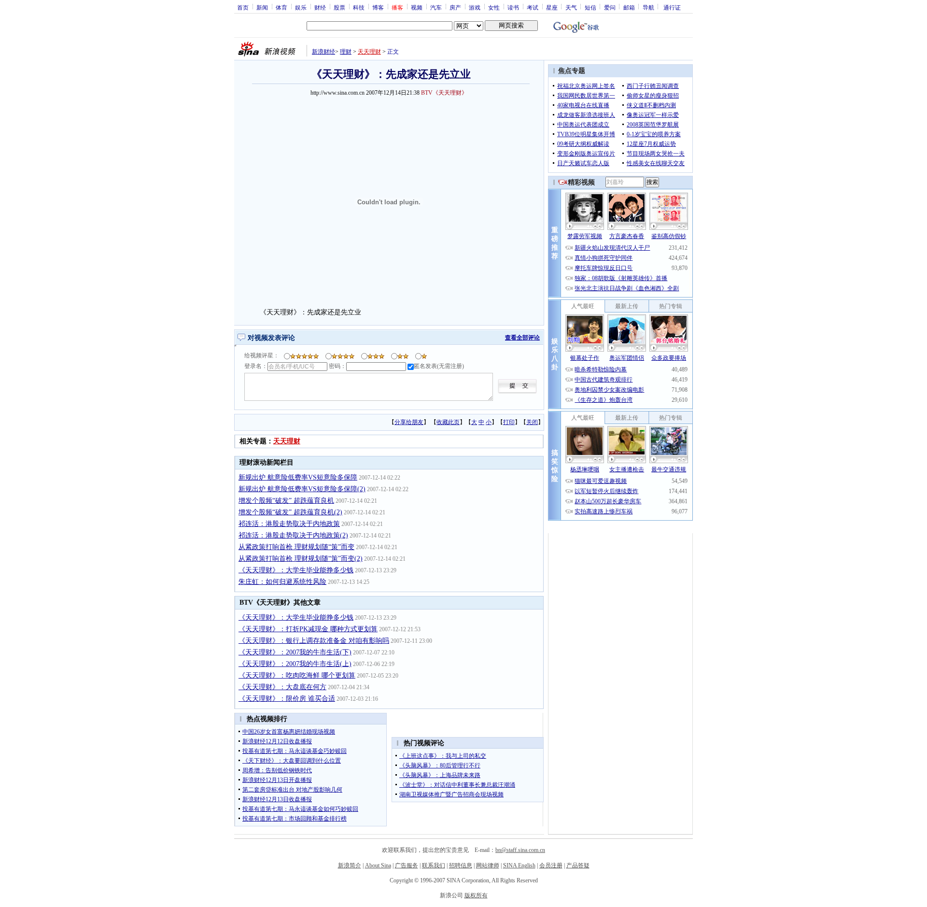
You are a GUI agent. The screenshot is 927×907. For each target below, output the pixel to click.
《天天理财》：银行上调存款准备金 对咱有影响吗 (314, 640)
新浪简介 (349, 865)
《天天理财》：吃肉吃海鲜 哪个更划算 (297, 675)
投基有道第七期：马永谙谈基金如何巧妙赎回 (300, 809)
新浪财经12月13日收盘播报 (277, 799)
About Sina (378, 865)
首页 (243, 7)
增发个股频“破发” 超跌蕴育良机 (286, 500)
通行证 (672, 7)
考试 (532, 7)
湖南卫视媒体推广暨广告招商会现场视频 (451, 794)
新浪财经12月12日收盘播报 (277, 741)
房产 (455, 7)
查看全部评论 (522, 337)
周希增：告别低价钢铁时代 (277, 770)
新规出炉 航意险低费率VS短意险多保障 (298, 477)
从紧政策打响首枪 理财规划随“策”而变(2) (301, 558)
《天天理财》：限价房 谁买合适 (287, 698)
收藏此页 (448, 422)
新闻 (262, 7)
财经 (320, 7)
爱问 (610, 7)
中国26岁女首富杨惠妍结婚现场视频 (288, 731)
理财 (345, 51)
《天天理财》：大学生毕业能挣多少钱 (296, 570)
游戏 (474, 7)
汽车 (436, 7)
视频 (416, 7)
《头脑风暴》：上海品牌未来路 (439, 775)
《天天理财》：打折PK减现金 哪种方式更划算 (308, 629)
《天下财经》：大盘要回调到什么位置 (291, 760)
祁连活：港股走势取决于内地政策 (289, 523)
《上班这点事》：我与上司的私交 (442, 755)
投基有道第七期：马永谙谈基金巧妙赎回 (294, 751)
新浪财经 (323, 51)
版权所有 (476, 895)
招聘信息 (460, 865)
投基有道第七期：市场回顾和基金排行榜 (294, 818)
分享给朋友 (408, 422)
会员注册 (550, 865)
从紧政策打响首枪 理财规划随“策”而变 (296, 547)
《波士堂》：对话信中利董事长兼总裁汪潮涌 (457, 784)
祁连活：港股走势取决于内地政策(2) (293, 535)
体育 (281, 7)
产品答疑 (578, 865)
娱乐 (301, 7)
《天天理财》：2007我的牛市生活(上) (295, 663)
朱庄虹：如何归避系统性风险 (282, 581)
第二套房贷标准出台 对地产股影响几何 (292, 789)
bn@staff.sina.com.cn (520, 850)
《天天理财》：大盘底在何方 (282, 687)
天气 (571, 7)
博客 (378, 7)
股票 (339, 7)
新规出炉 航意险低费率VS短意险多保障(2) (302, 489)
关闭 (532, 422)
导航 (648, 7)
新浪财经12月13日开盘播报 (277, 780)
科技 (359, 7)
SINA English (519, 865)
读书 (513, 7)
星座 (552, 7)
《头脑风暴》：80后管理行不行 (439, 765)
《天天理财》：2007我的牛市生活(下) (295, 652)
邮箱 (629, 7)
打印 (509, 422)
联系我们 (433, 865)
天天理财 (369, 51)
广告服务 (406, 865)
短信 (590, 7)
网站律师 (487, 865)
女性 (494, 7)
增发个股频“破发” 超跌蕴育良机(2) (290, 512)
